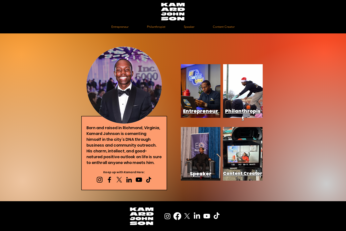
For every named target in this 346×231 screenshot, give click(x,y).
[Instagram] (100, 180)
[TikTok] (149, 180)
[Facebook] (109, 180)
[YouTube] (139, 180)
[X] (119, 180)
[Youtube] (207, 216)
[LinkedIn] (129, 180)
